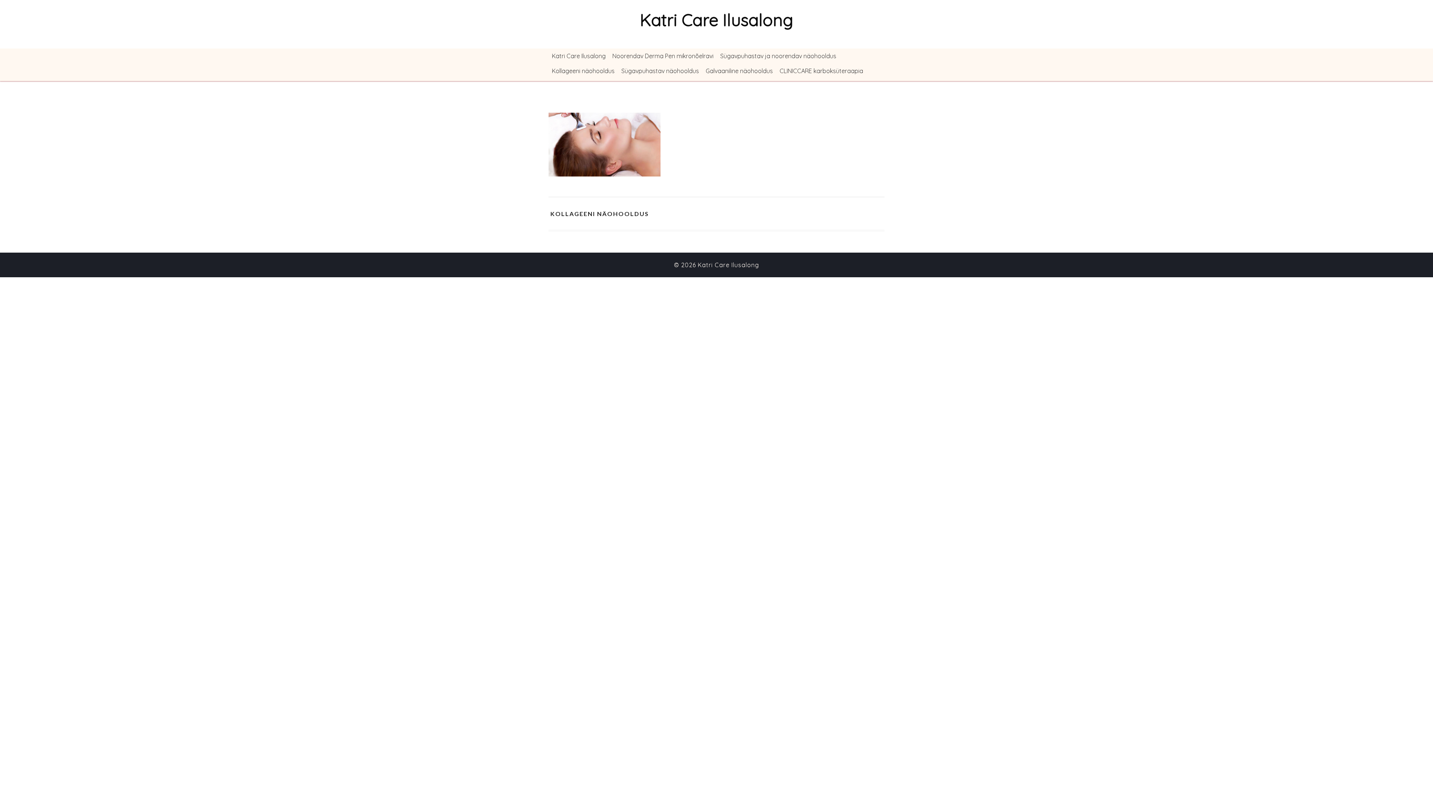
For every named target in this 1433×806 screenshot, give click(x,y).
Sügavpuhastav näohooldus (660, 71)
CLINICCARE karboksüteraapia (821, 71)
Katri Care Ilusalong (579, 56)
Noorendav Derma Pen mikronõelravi (663, 56)
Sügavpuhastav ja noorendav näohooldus (778, 56)
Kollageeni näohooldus (583, 71)
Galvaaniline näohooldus (739, 71)
